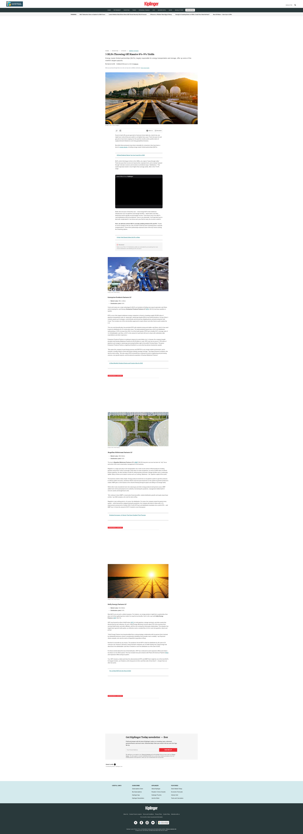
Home (107, 50)
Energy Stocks (133, 50)
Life (154, 10)
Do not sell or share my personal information (151, 813)
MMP (136, 452)
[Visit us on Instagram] (147, 819)
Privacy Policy (158, 811)
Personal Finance (144, 10)
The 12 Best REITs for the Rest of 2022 (120, 650)
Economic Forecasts (177, 788)
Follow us (150, 130)
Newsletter (159, 130)
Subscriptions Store (137, 785)
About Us (125, 811)
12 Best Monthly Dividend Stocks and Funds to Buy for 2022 (126, 363)
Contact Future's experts (135, 811)
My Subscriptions (137, 788)
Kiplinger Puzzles (156, 792)
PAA (167, 632)
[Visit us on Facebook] (141, 819)
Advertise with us (175, 811)
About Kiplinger (156, 785)
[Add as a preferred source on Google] (162, 819)
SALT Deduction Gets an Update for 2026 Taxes (92, 14)
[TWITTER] (115, 760)
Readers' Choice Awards (158, 788)
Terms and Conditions (148, 811)
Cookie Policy (166, 811)
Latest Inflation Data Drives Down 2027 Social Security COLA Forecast (128, 14)
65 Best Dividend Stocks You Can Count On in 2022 (131, 155)
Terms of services (146, 749)
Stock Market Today (176, 785)
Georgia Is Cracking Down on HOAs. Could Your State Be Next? (192, 14)
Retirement (117, 10)
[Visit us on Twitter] (135, 819)
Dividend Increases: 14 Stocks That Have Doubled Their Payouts (127, 505)
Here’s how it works (145, 67)
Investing (127, 10)
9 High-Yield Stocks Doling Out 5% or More (128, 237)
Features (136, 64)
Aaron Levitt (111, 64)
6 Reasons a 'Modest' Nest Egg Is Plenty (161, 14)
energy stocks (123, 147)
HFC (132, 602)
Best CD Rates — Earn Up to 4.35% (222, 14)
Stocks (123, 50)
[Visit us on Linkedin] (153, 819)
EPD (147, 309)
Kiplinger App (136, 792)
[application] (139, 191)
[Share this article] (116, 130)
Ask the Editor (155, 795)
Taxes (134, 10)
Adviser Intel (162, 10)
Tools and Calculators (177, 795)
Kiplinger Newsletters (138, 795)
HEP (115, 597)
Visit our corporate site (171, 826)
